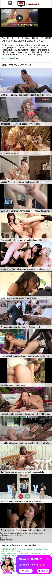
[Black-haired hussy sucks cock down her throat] (26, 285)
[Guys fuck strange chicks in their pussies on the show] (26, 488)
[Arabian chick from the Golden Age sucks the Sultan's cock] (26, 517)
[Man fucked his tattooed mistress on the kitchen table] (26, 227)
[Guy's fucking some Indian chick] (26, 372)
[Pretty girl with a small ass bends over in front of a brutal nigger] (26, 343)
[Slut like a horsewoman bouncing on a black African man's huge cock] (26, 82)
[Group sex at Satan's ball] (26, 140)
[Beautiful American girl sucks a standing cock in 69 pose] (26, 169)
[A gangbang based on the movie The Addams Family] (26, 314)
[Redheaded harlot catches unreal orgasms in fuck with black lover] (26, 401)
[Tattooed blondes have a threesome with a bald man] (26, 111)
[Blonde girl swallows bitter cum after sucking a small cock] (26, 256)
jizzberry (3, 537)
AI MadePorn (13, 533)
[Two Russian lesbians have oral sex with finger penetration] (26, 459)
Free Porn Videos (7, 540)
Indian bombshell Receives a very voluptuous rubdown (21, 549)
